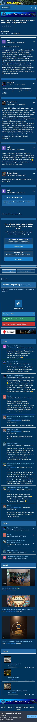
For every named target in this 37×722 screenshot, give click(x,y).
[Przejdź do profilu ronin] (4, 41)
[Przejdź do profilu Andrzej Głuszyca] (4, 417)
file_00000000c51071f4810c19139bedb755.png (17, 641)
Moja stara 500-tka (13, 677)
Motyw (10, 707)
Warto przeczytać (12, 429)
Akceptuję (32, 716)
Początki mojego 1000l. (14, 664)
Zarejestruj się (18, 246)
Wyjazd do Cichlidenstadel (15, 346)
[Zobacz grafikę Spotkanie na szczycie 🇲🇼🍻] (18, 577)
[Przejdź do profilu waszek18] (4, 84)
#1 (34, 41)
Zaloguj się (18, 259)
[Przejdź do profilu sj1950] (4, 397)
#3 (34, 102)
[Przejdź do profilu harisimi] (4, 376)
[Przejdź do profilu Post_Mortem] (4, 103)
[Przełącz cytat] (4, 197)
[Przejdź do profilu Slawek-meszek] (4, 541)
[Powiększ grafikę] (32, 159)
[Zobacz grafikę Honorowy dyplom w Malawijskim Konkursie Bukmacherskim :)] (18, 601)
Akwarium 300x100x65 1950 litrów (17, 487)
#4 (34, 148)
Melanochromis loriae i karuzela (17, 690)
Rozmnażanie (16, 33)
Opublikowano (16, 42)
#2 (34, 83)
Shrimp (9, 396)
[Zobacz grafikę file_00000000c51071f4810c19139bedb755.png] (18, 627)
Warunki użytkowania (6, 719)
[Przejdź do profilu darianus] (4, 464)
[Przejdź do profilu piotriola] (4, 444)
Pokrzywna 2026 (8, 314)
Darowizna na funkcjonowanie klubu (15, 324)
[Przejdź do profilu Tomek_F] (4, 557)
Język (3, 707)
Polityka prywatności (21, 707)
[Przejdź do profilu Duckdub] (4, 346)
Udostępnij (9, 271)
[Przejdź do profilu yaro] (4, 362)
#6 (34, 191)
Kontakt (32, 707)
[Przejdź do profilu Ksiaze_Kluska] (4, 174)
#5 (34, 174)
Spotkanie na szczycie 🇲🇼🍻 (11, 588)
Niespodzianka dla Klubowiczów (13, 319)
